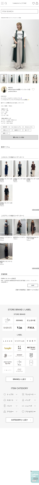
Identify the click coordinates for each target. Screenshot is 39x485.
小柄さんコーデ (6, 130)
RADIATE (5, 127)
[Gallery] (19, 45)
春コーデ (27, 130)
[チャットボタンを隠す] (31, 471)
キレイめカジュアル (16, 127)
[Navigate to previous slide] (1, 45)
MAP (32, 285)
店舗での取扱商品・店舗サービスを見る (27, 290)
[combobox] (19, 11)
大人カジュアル (28, 127)
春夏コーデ (5, 133)
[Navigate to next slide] (37, 45)
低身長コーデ (17, 130)
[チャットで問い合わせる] (35, 477)
